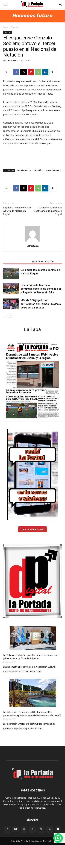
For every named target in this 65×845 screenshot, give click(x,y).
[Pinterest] (31, 72)
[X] (23, 72)
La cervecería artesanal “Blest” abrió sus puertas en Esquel (47, 211)
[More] (52, 72)
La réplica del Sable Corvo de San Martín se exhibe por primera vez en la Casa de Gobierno (30, 657)
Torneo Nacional (52, 170)
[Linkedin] (45, 72)
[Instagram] (15, 829)
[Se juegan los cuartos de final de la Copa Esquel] (11, 273)
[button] (5, 4)
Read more (35, 671)
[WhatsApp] (38, 72)
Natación (38, 170)
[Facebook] (16, 72)
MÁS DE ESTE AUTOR (43, 261)
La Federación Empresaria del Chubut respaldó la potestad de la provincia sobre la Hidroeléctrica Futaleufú (32, 714)
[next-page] (10, 316)
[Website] (41, 829)
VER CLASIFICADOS (32, 529)
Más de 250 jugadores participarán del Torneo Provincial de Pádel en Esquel (41, 304)
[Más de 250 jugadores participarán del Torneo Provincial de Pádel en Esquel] (11, 304)
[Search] (60, 4)
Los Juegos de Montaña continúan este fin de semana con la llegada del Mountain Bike (41, 288)
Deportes (15, 27)
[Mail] (24, 829)
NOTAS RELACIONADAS (17, 261)
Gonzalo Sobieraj (24, 170)
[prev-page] (5, 316)
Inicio (5, 27)
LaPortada (11, 60)
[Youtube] (58, 829)
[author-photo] (32, 241)
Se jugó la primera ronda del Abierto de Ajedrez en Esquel (17, 211)
